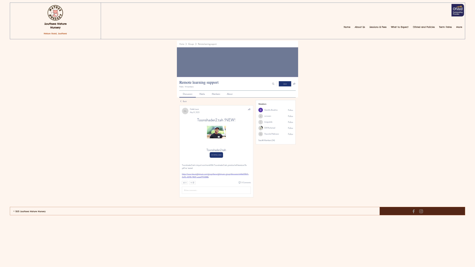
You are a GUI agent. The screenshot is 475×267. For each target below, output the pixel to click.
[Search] (273, 83)
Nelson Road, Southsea (55, 33)
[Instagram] (421, 211)
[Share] (249, 109)
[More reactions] (192, 182)
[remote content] (216, 132)
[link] (187, 94)
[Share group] (294, 83)
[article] (216, 151)
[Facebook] (413, 211)
